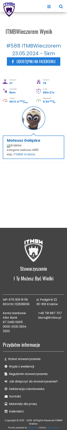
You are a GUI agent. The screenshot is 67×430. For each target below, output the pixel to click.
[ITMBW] (9, 9)
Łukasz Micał (53, 427)
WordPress (33, 427)
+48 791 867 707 (50, 313)
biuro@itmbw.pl (49, 317)
